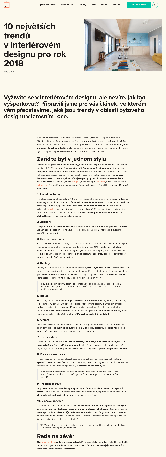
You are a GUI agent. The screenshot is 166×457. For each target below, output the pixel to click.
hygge (75, 181)
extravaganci (43, 185)
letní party (100, 181)
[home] (7, 4)
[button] (68, 5)
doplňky (50, 209)
